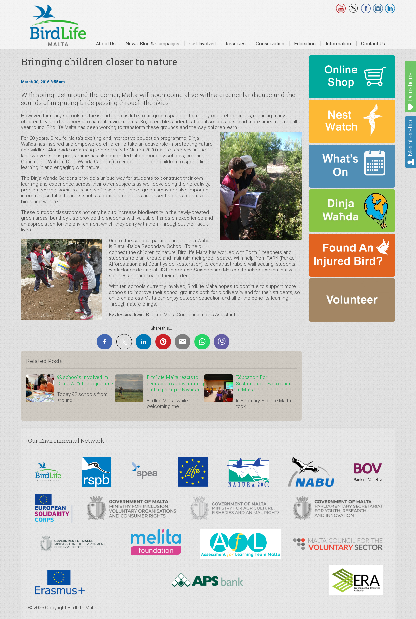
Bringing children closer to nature (99, 61)
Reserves (236, 43)
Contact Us (373, 43)
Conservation (270, 43)
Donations (410, 86)
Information (338, 43)
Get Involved (202, 43)
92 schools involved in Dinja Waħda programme (85, 380)
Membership (410, 138)
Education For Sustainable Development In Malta (264, 383)
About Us (106, 43)
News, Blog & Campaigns (152, 43)
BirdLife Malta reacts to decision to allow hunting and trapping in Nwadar (175, 383)
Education (305, 43)
